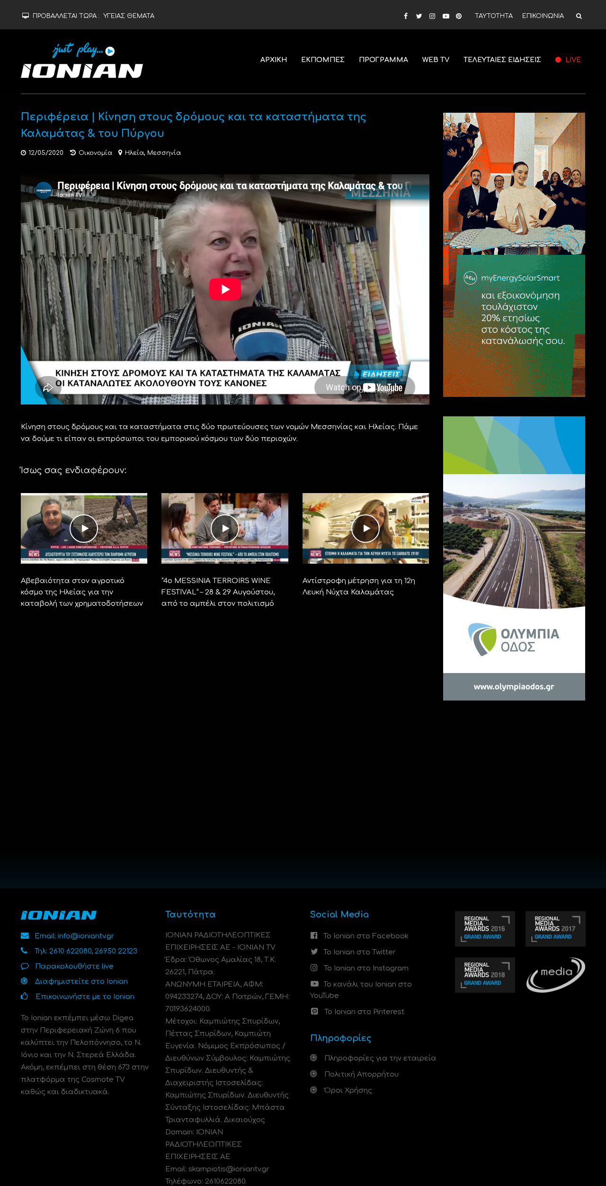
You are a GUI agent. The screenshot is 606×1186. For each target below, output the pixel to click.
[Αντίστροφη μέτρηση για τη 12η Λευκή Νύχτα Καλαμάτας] (366, 528)
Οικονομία (95, 153)
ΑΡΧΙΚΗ (273, 59)
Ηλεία (134, 153)
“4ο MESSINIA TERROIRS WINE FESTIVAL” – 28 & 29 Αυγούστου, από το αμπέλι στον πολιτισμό (218, 592)
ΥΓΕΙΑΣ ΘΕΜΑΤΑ (128, 16)
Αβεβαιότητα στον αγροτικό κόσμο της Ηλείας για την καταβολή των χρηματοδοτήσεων (82, 592)
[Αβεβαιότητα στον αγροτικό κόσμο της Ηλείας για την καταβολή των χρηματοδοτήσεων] (84, 528)
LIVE (572, 59)
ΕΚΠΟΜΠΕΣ (323, 59)
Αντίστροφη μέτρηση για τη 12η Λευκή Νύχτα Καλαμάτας (359, 586)
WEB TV (435, 59)
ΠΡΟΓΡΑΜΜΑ (383, 59)
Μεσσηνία (164, 153)
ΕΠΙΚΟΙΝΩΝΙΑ (543, 16)
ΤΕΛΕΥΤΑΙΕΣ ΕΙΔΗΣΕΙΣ (502, 59)
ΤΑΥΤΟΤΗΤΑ (494, 16)
